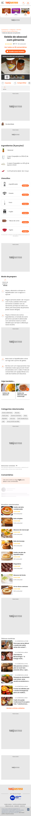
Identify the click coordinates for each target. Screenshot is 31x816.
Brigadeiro (4, 418)
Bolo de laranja (18, 541)
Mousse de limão (19, 575)
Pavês (25, 415)
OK (28, 809)
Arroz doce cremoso (20, 586)
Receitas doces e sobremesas (10, 31)
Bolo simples (18, 518)
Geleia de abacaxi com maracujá (22, 394)
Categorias (12, 29)
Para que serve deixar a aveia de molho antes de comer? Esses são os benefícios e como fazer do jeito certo (21, 645)
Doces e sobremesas (7, 412)
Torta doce (12, 418)
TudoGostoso (4, 29)
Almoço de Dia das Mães (13, 421)
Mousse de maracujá (21, 530)
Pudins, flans (5, 415)
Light (3, 421)
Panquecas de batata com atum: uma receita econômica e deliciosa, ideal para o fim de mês (21, 679)
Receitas (19, 29)
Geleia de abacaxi (5, 394)
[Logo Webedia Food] (15, 798)
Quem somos (8, 804)
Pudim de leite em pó (23, 418)
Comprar (25, 185)
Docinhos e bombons (16, 415)
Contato (22, 806)
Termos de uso (9, 806)
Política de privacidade (19, 804)
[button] (28, 12)
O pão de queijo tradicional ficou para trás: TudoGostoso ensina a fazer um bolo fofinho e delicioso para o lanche (21, 702)
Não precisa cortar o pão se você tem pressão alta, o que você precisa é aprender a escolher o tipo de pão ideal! (21, 668)
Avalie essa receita (16, 51)
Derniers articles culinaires (16, 708)
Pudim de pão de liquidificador (19, 553)
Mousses (17, 412)
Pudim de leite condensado (18, 508)
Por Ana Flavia (10, 124)
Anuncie (16, 806)
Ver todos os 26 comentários (15, 47)
